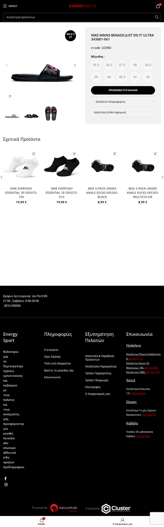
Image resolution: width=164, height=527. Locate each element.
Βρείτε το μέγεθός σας (59, 370)
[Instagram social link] (6, 485)
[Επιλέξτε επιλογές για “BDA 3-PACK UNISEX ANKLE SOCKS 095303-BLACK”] (115, 153)
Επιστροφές (93, 387)
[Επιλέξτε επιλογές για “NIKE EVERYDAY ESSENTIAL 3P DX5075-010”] (74, 153)
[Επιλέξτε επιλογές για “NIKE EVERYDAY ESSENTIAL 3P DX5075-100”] (34, 153)
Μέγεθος (97, 56)
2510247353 (143, 436)
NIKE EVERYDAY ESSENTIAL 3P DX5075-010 (62, 192)
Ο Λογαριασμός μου (97, 393)
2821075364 (139, 393)
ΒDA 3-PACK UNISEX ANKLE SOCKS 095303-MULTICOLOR (143, 192)
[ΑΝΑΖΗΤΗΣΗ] (157, 17)
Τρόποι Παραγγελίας (98, 373)
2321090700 (149, 414)
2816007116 (136, 358)
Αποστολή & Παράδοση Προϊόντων (99, 357)
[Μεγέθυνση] (10, 96)
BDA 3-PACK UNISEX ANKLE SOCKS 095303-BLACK (102, 192)
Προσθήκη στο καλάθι (123, 90)
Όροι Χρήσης (52, 356)
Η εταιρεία (51, 349)
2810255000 (151, 367)
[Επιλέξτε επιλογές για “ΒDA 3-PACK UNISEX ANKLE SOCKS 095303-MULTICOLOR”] (155, 153)
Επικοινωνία (52, 377)
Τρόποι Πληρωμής (97, 380)
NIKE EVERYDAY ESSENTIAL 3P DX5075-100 (21, 192)
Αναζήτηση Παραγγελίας (101, 366)
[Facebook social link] (5, 479)
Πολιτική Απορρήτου (57, 363)
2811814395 (153, 372)
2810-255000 (12, 306)
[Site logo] (82, 6)
